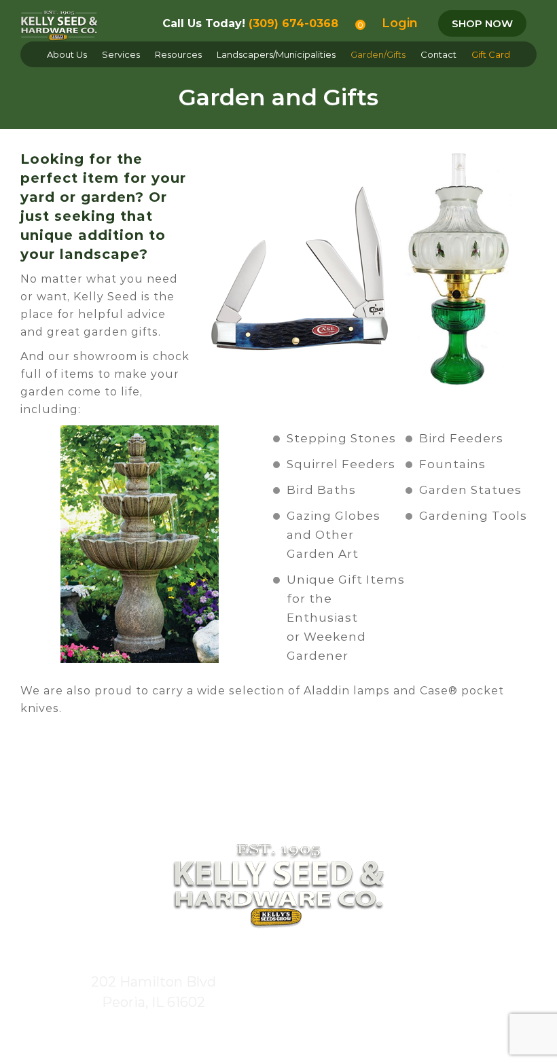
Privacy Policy (413, 1034)
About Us (67, 54)
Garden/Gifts (378, 54)
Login (400, 23)
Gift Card (490, 54)
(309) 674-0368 (293, 23)
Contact (438, 54)
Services (121, 54)
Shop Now (482, 23)
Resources (178, 54)
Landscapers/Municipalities (276, 54)
